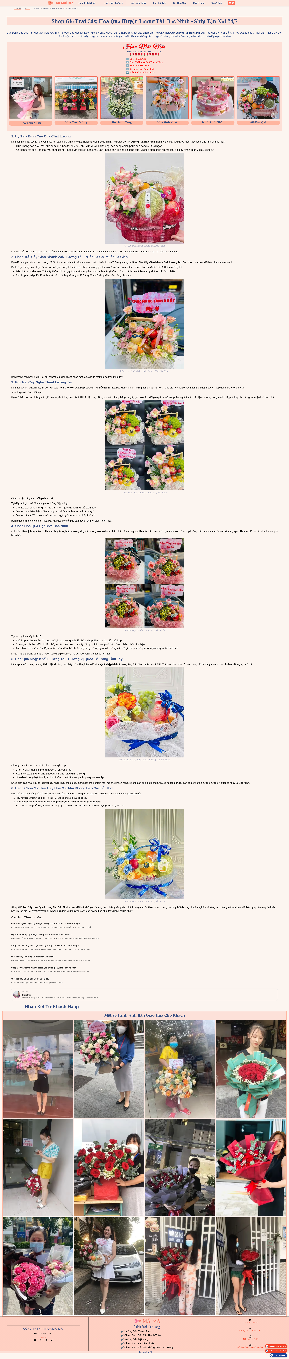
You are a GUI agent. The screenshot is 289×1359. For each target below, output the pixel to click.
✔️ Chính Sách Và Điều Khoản (138, 1343)
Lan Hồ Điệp (159, 2)
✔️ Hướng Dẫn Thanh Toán (136, 1331)
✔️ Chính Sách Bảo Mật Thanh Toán (141, 1335)
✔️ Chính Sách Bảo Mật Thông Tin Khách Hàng (147, 1347)
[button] (87, 2)
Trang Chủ (17, 8)
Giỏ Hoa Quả (179, 2)
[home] (61, 3)
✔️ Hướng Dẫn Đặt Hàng (134, 1339)
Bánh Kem (199, 2)
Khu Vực (27, 8)
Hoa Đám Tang (138, 2)
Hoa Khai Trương (113, 2)
